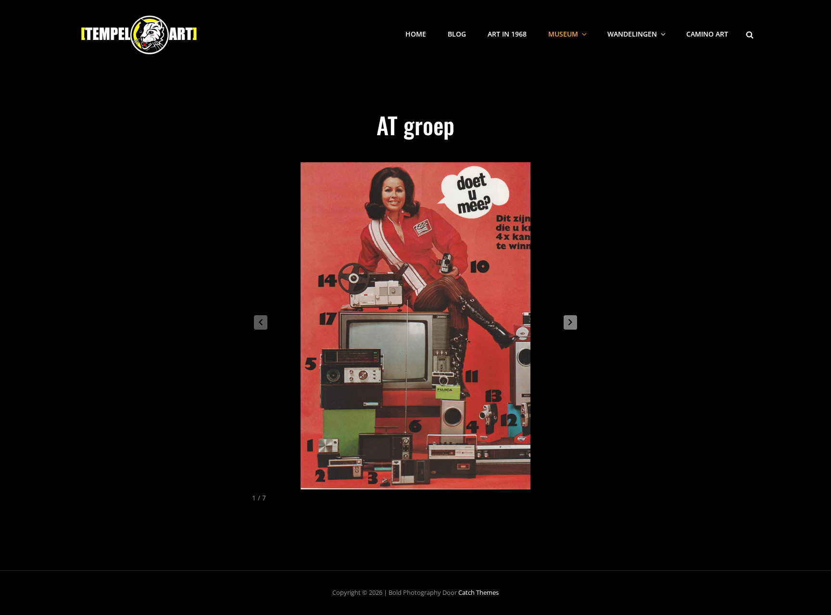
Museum (563, 33)
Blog (457, 33)
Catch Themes (478, 592)
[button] (570, 322)
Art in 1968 (507, 33)
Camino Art (707, 33)
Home (415, 33)
